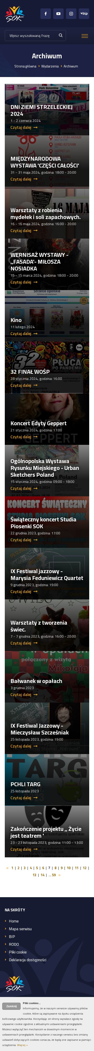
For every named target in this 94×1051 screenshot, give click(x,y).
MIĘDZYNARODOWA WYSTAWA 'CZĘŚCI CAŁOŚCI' (44, 162)
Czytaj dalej (20, 127)
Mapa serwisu (20, 929)
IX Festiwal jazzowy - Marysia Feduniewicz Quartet (46, 574)
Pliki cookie (18, 952)
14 (42, 875)
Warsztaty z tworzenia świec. (38, 626)
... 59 (52, 875)
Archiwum (71, 66)
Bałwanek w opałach (36, 680)
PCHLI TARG (25, 784)
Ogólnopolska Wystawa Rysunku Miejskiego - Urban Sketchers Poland (44, 468)
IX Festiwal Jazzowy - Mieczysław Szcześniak (39, 729)
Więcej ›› (22, 1045)
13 (34, 875)
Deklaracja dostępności (27, 960)
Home (14, 921)
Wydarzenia (50, 66)
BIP (12, 937)
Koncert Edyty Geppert (38, 423)
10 (68, 868)
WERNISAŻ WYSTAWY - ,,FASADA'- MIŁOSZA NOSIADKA (39, 261)
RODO (14, 944)
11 (76, 868)
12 (84, 868)
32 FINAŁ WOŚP (30, 371)
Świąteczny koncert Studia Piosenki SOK (43, 522)
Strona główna (25, 66)
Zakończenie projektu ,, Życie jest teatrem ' (45, 832)
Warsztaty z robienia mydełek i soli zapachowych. (45, 213)
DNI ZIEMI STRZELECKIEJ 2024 (41, 110)
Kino (16, 319)
